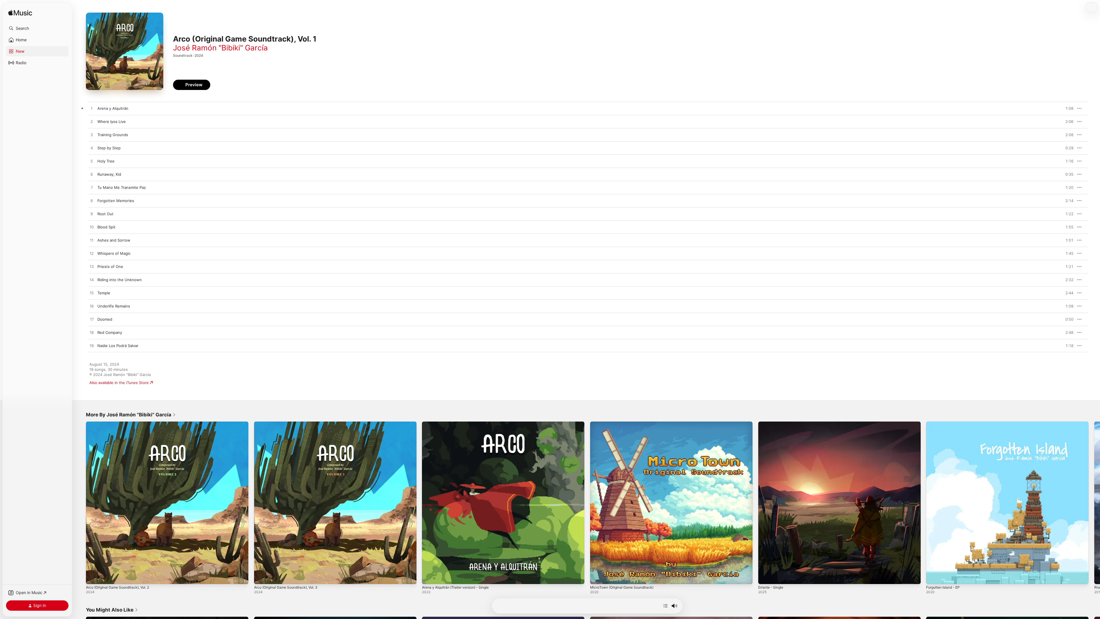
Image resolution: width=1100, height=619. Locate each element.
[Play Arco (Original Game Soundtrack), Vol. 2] (93, 577)
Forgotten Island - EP (945, 424)
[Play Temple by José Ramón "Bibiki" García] (91, 293)
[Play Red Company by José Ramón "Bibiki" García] (91, 332)
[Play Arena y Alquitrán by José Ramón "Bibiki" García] (91, 108)
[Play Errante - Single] (765, 577)
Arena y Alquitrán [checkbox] (112, 108)
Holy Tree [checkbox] (106, 161)
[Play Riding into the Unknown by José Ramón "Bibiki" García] (91, 280)
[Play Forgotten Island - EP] (933, 577)
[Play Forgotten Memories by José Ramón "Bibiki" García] (91, 200)
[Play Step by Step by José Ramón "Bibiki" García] (91, 148)
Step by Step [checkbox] (109, 148)
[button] (37, 28)
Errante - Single (772, 424)
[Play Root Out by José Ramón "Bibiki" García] (91, 214)
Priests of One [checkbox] (110, 266)
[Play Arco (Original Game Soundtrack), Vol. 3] (261, 577)
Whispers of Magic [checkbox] (114, 253)
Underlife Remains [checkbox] (113, 306)
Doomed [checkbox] (104, 319)
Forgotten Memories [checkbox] (115, 200)
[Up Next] (665, 606)
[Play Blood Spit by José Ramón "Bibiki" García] (91, 227)
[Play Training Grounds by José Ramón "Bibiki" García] (91, 135)
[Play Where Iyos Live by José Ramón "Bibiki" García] (91, 121)
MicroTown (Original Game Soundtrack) (625, 424)
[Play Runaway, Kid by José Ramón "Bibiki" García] (91, 174)
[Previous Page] (80, 502)
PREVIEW (1067, 108)
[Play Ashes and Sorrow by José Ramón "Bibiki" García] (91, 240)
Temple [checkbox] (103, 293)
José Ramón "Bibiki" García (220, 47)
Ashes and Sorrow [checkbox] (113, 240)
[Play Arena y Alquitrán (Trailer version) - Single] (429, 577)
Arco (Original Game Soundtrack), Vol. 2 (121, 424)
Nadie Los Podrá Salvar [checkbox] (117, 345)
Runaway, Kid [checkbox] (109, 174)
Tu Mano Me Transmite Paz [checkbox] (121, 187)
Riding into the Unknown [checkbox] (119, 279)
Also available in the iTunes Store (119, 382)
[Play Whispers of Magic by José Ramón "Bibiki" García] (91, 253)
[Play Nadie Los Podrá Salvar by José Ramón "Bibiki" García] (91, 345)
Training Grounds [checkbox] (112, 134)
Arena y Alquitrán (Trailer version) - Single (459, 424)
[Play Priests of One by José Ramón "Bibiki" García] (91, 266)
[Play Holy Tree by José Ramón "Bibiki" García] (91, 161)
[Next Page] (1094, 502)
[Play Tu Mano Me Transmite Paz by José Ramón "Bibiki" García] (91, 187)
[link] (131, 415)
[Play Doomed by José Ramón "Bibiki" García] (91, 319)
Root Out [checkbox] (105, 213)
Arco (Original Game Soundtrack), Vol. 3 (289, 424)
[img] (20, 13)
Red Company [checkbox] (109, 332)
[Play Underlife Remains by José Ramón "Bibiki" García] (91, 306)
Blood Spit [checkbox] (106, 227)
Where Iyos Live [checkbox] (111, 121)
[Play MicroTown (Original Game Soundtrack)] (597, 577)
